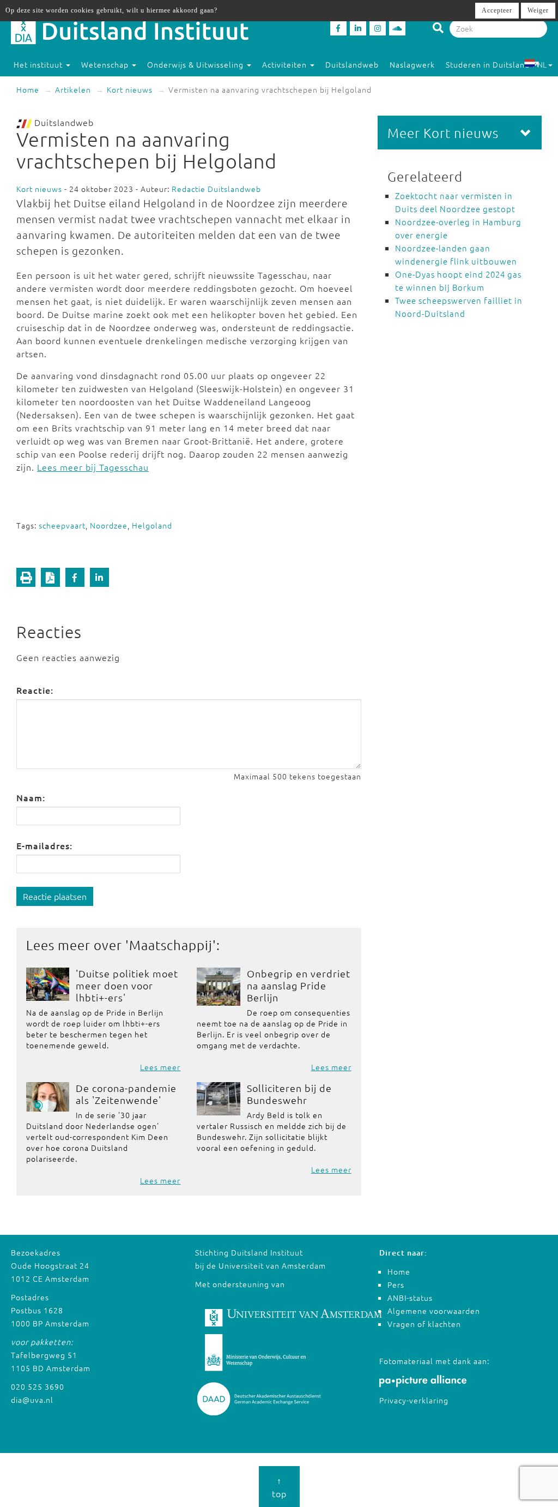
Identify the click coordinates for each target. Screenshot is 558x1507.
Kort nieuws (130, 89)
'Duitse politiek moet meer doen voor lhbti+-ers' (127, 985)
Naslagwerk (412, 64)
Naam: (30, 797)
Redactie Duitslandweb (216, 188)
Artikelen (73, 89)
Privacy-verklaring (413, 1400)
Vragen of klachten (424, 1323)
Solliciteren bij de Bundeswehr (289, 1094)
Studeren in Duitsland (488, 64)
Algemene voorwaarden (433, 1310)
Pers (395, 1284)
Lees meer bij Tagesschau (93, 467)
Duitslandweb (352, 64)
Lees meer (160, 1066)
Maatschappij (171, 944)
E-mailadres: (44, 845)
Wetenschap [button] (106, 64)
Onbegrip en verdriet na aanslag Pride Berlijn (298, 985)
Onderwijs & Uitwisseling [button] (196, 64)
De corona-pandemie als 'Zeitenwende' (126, 1094)
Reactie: (34, 690)
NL (542, 64)
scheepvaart (62, 525)
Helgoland (152, 525)
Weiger (538, 10)
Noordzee (109, 525)
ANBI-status (410, 1297)
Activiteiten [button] (285, 64)
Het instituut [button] (39, 64)
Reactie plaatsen (55, 896)
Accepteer (497, 10)
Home (27, 89)
